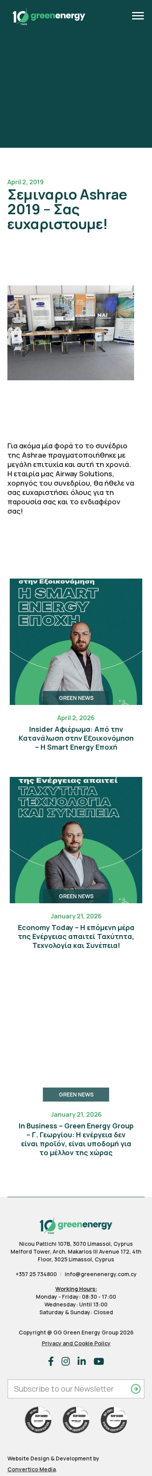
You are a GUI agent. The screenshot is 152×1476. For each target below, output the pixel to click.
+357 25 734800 (36, 1274)
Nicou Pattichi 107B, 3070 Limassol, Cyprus (76, 1243)
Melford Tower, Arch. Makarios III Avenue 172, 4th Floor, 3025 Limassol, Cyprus (76, 1255)
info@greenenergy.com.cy (101, 1274)
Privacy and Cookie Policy (76, 1343)
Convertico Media (31, 1469)
